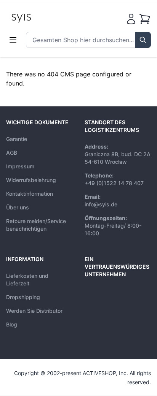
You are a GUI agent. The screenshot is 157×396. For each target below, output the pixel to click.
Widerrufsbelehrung (31, 180)
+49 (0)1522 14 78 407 (114, 183)
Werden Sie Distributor (34, 310)
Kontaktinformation (29, 193)
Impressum (20, 166)
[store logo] (38, 17)
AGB (11, 152)
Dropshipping (23, 297)
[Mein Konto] (131, 19)
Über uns (17, 207)
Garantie (16, 139)
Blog (11, 324)
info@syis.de (101, 204)
